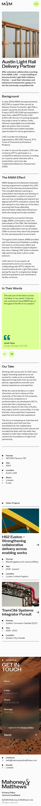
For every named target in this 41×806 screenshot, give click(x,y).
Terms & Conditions (11, 795)
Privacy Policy (27, 728)
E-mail (8, 483)
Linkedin (10, 480)
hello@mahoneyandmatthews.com (21, 760)
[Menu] (36, 4)
